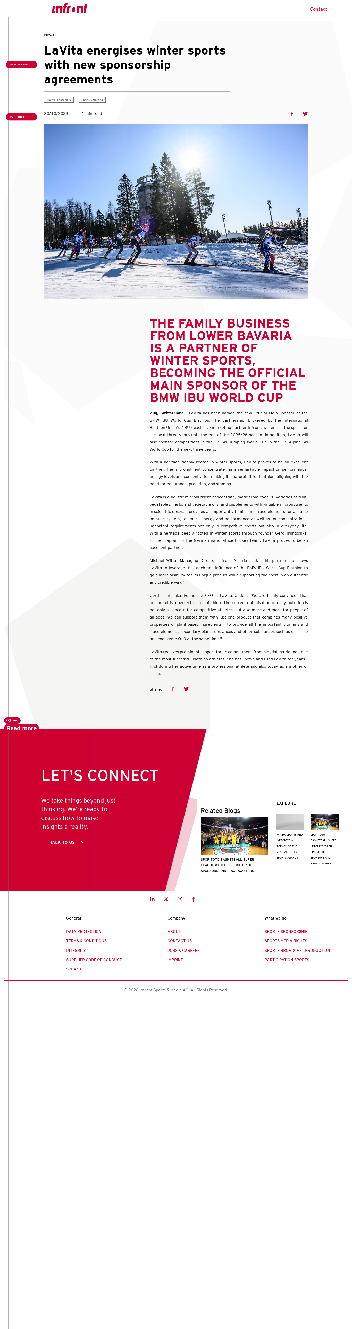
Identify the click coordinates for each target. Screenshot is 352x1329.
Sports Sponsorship (59, 99)
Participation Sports (287, 959)
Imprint (175, 959)
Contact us (179, 941)
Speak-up (75, 969)
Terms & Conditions (86, 941)
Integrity (76, 950)
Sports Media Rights (286, 941)
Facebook (292, 113)
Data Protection (84, 931)
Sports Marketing (92, 99)
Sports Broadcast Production (297, 950)
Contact (318, 9)
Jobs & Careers (183, 950)
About (174, 931)
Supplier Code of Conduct (94, 959)
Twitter (305, 113)
